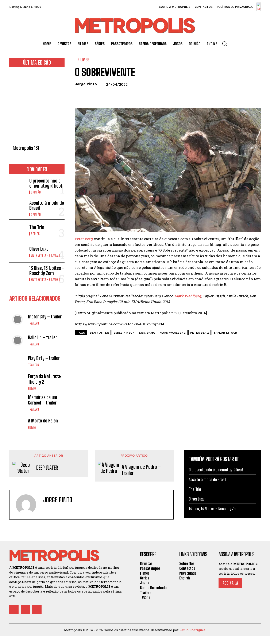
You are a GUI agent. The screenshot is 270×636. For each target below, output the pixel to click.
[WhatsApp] (108, 94)
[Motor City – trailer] (17, 319)
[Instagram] (52, 508)
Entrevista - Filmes (44, 255)
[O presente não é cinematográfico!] (17, 185)
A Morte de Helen (43, 421)
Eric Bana (147, 332)
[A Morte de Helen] (17, 423)
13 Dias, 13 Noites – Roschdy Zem (47, 270)
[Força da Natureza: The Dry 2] (17, 382)
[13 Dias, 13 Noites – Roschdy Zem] (17, 273)
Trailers (33, 323)
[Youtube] (36, 609)
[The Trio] (17, 230)
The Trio (36, 227)
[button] (224, 43)
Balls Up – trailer (42, 337)
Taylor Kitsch (225, 332)
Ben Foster (99, 332)
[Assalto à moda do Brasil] (17, 207)
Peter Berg (84, 238)
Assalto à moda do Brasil (46, 205)
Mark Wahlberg (187, 296)
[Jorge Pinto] (28, 504)
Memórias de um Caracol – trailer (42, 400)
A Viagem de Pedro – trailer (141, 470)
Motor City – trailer (45, 316)
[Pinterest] (98, 94)
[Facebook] (79, 94)
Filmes (32, 388)
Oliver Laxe (39, 249)
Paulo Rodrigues (192, 630)
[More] (117, 94)
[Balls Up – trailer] (17, 340)
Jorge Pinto (86, 84)
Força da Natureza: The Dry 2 (44, 379)
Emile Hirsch (123, 332)
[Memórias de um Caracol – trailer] (17, 403)
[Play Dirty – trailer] (17, 361)
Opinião (36, 192)
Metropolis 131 (26, 148)
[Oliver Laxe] (17, 251)
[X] (88, 94)
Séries (35, 233)
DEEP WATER (47, 468)
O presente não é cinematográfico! (45, 183)
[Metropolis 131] (37, 107)
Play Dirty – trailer (44, 358)
